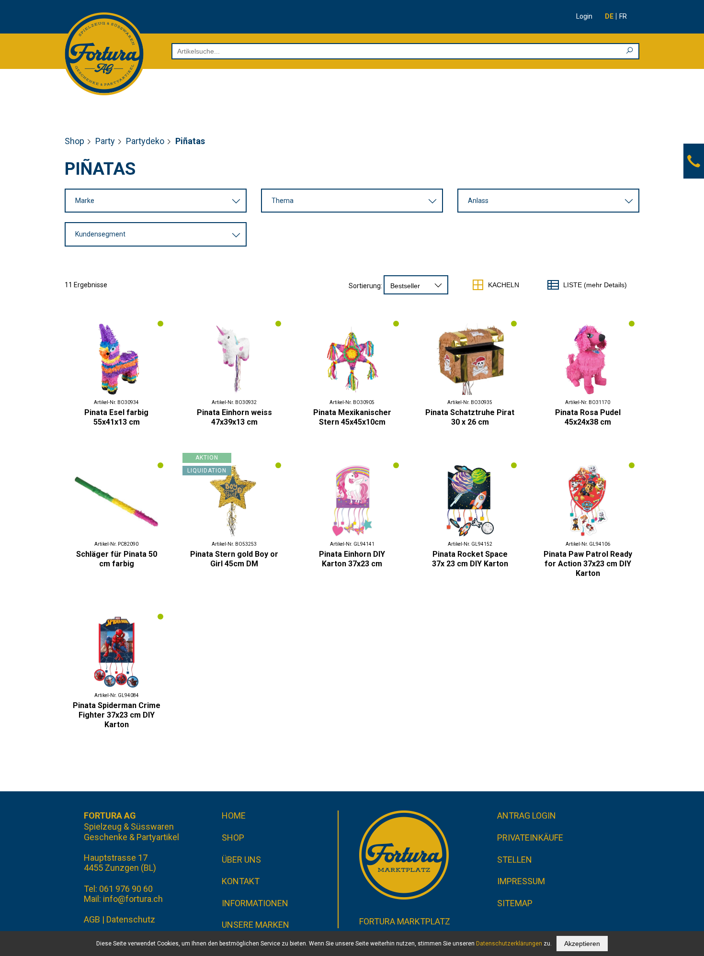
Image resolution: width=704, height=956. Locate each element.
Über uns (241, 860)
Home (234, 815)
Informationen (255, 903)
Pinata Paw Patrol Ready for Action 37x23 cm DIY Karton (588, 564)
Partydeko (145, 141)
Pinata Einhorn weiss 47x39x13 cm (234, 417)
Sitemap (515, 903)
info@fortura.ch (133, 899)
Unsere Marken (255, 925)
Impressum (521, 881)
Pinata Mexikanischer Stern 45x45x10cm (352, 417)
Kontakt (241, 881)
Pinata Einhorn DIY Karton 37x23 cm (352, 559)
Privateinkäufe (530, 837)
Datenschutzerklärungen (509, 943)
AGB (92, 919)
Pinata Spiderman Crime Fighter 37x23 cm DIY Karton (116, 715)
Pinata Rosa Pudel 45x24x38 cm (588, 417)
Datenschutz (130, 919)
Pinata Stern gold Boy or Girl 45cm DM (234, 559)
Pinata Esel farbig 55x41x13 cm (116, 417)
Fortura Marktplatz (404, 921)
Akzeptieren (582, 943)
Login (584, 16)
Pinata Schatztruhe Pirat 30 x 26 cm (469, 417)
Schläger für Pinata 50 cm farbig (116, 559)
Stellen (514, 860)
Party (105, 141)
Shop (74, 141)
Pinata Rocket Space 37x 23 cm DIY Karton (470, 559)
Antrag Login (526, 815)
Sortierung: (365, 286)
